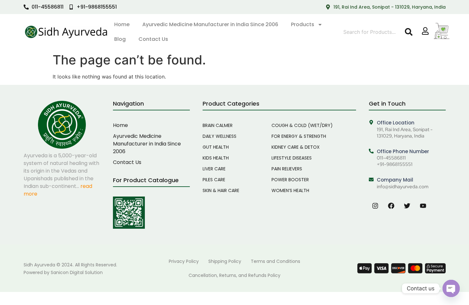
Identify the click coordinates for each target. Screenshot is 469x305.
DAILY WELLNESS (219, 136)
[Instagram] (375, 205)
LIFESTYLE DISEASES (292, 158)
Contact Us (153, 39)
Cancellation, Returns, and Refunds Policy (234, 275)
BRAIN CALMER (218, 125)
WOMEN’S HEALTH (290, 190)
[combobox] (372, 32)
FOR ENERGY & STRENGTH (299, 136)
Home (122, 24)
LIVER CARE (214, 169)
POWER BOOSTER (290, 179)
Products (302, 24)
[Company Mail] (371, 179)
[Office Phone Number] (371, 151)
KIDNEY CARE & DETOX (296, 147)
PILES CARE (214, 179)
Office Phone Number (403, 151)
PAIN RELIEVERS (287, 169)
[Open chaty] (451, 288)
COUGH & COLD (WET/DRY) (302, 125)
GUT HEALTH (216, 147)
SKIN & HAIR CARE (221, 190)
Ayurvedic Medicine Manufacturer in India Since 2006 (210, 24)
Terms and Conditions (275, 261)
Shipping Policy (224, 261)
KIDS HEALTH (216, 158)
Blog (120, 39)
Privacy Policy (184, 261)
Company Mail (395, 179)
